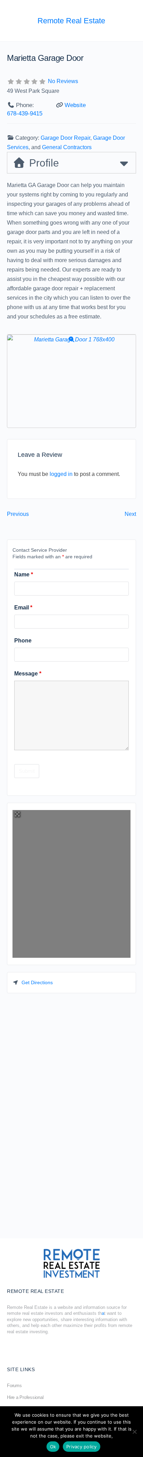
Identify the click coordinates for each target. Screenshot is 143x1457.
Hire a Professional (25, 1397)
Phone (23, 640)
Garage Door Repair (65, 138)
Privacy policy (81, 1446)
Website (75, 105)
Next (130, 514)
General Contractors (67, 147)
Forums (14, 1385)
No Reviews (63, 81)
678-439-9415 (24, 113)
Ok (53, 1446)
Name (23, 574)
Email (23, 607)
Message (27, 674)
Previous (18, 514)
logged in (61, 474)
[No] (134, 1431)
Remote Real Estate (71, 20)
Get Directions (37, 982)
